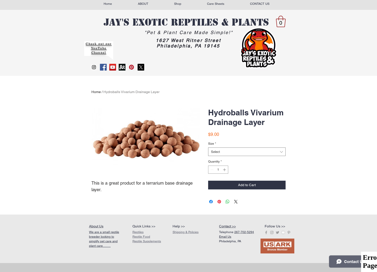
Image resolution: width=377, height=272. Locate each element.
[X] (140, 67)
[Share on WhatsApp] (227, 201)
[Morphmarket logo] (122, 67)
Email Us (225, 236)
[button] (281, 21)
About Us (96, 226)
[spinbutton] (218, 169)
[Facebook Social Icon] (103, 67)
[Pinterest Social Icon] (131, 67)
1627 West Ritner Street (188, 40)
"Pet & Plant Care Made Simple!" (188, 32)
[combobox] (247, 151)
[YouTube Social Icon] (112, 67)
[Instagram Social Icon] (94, 67)
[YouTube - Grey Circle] (283, 232)
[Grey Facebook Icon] (266, 232)
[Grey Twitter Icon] (277, 232)
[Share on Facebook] (211, 201)
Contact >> (227, 226)
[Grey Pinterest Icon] (289, 232)
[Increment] (225, 169)
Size (212, 143)
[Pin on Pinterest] (219, 201)
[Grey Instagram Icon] (272, 232)
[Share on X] (235, 201)
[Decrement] (211, 169)
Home (96, 92)
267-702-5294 (244, 232)
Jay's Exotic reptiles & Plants (186, 22)
